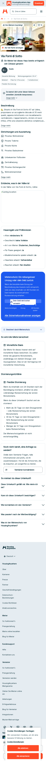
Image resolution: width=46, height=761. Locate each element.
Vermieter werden (9, 678)
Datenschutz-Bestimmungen (8, 596)
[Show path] (8, 19)
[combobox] (9, 556)
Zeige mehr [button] (10, 98)
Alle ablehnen (23, 748)
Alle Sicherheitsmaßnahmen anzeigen (22, 315)
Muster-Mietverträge (10, 720)
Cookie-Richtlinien (9, 603)
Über (4, 569)
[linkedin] (18, 727)
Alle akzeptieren (23, 756)
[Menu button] (41, 11)
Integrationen (7, 714)
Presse (5, 580)
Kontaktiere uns (8, 655)
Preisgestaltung (8, 626)
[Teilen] (34, 25)
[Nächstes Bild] (41, 36)
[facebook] (4, 727)
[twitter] (11, 727)
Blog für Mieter (8, 637)
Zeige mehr (5, 126)
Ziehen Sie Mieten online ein (12, 692)
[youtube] (24, 727)
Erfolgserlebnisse (9, 704)
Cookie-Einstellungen (15, 742)
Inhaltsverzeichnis (9, 608)
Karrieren (6, 574)
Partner (5, 585)
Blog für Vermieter (9, 709)
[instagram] (31, 727)
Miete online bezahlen (11, 631)
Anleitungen (7, 699)
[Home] (5, 11)
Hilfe (4, 650)
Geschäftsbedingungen (11, 590)
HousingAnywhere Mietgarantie (9, 684)
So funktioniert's (8, 621)
